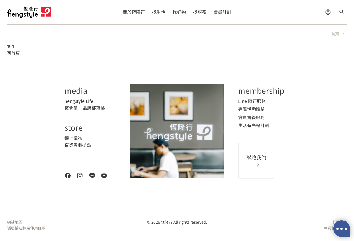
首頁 (335, 33)
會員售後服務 (251, 117)
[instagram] (80, 175)
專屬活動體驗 (251, 109)
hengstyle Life (78, 101)
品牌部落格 (94, 108)
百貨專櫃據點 (77, 144)
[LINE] (92, 175)
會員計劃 (222, 12)
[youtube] (104, 175)
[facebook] (67, 175)
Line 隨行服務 (252, 101)
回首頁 (13, 53)
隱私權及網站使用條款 (26, 228)
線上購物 (73, 138)
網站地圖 (14, 222)
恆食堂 (71, 108)
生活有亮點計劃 (253, 125)
